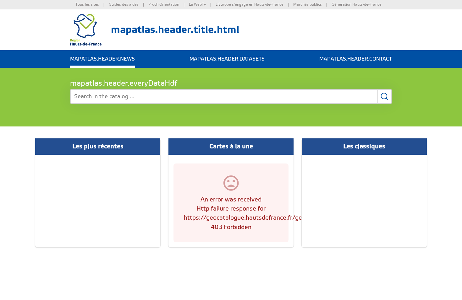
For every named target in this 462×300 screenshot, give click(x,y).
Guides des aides (124, 4)
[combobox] (231, 96)
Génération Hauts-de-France (357, 4)
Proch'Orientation (163, 4)
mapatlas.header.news (102, 59)
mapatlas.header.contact (355, 59)
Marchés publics (307, 4)
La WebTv (197, 4)
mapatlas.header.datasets (227, 59)
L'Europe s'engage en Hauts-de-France (249, 4)
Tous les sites (87, 4)
